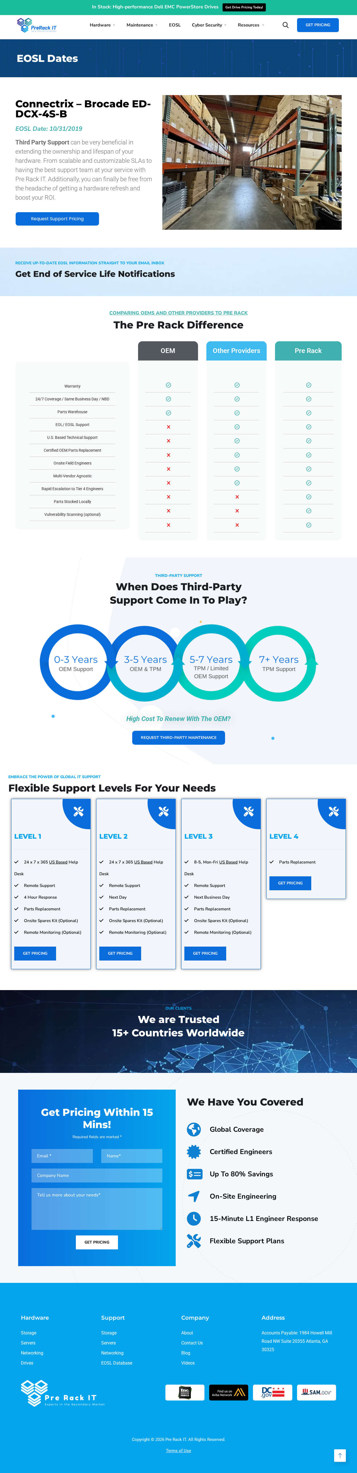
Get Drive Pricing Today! (244, 7)
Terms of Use (178, 1450)
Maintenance (140, 25)
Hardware (100, 25)
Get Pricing (318, 25)
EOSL (175, 25)
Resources (248, 25)
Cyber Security (207, 25)
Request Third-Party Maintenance (178, 737)
